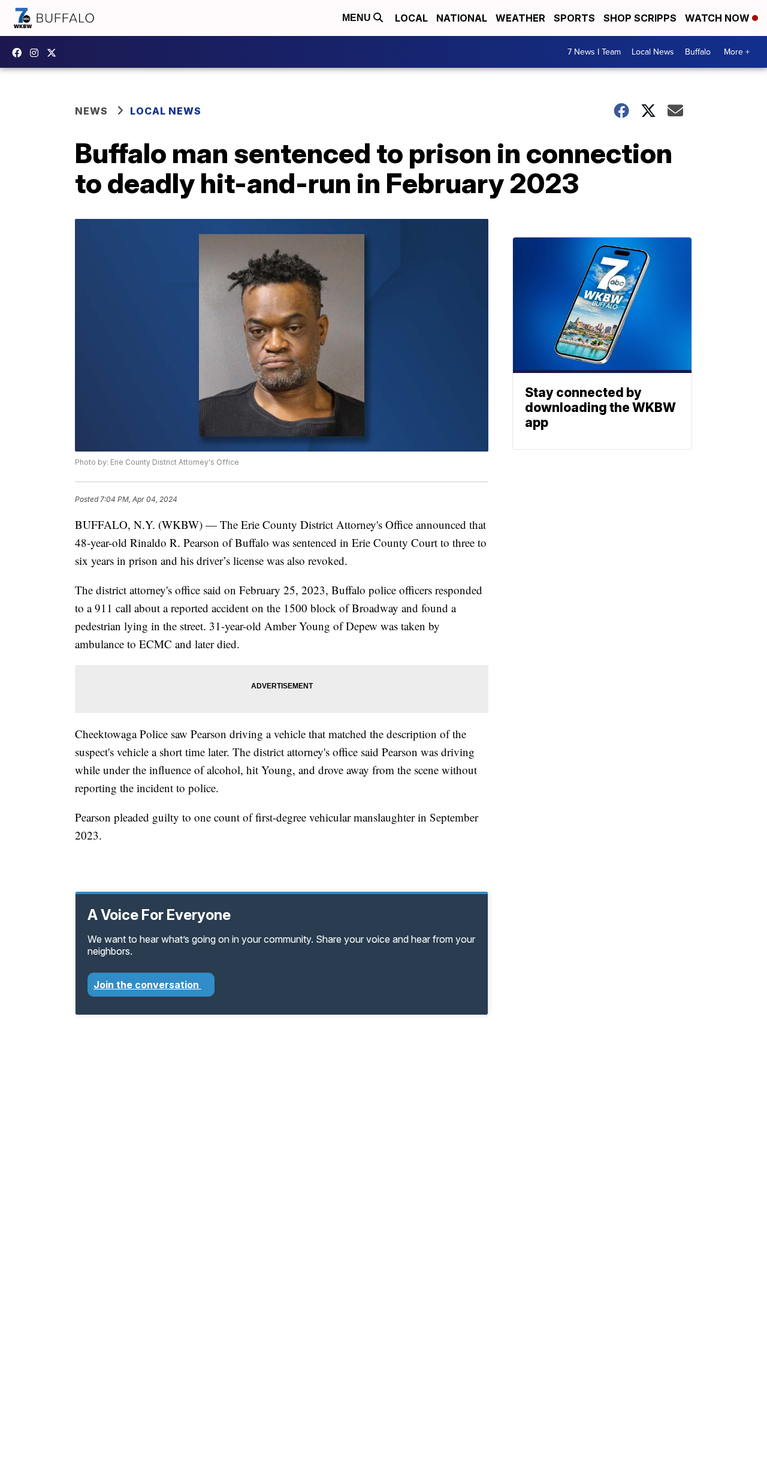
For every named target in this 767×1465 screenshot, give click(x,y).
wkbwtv (20, 53)
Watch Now (718, 18)
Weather (520, 18)
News (91, 111)
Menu (357, 18)
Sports (574, 18)
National (461, 18)
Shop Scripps (640, 18)
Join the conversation (147, 985)
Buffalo (698, 52)
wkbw (37, 53)
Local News (653, 52)
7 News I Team (594, 52)
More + (737, 52)
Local (411, 18)
